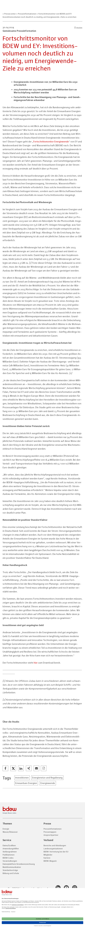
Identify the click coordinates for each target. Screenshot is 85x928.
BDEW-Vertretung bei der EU (56, 852)
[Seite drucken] (43, 768)
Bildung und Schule (11, 873)
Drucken (79, 28)
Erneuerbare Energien (26, 783)
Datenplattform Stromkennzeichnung (19, 864)
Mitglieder (48, 855)
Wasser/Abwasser (10, 832)
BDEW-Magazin (50, 861)
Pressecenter (10, 14)
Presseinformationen (27, 14)
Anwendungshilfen (11, 848)
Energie (6, 829)
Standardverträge (10, 870)
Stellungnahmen (10, 852)
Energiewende (48, 783)
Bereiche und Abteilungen (55, 845)
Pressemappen (50, 832)
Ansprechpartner (51, 835)
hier (36, 662)
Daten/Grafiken (9, 845)
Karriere (47, 858)
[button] (5, 768)
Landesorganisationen (53, 848)
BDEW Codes (8, 858)
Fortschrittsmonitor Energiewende (51, 141)
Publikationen (8, 855)
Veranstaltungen (10, 861)
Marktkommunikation (12, 867)
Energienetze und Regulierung (47, 777)
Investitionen (22, 777)
